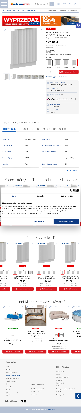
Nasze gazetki (60, 395)
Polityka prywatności (37, 389)
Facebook (21, 401)
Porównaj (10, 29)
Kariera (58, 386)
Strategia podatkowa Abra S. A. (65, 389)
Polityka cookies (36, 392)
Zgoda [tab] (14, 196)
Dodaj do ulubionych (42, 29)
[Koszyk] (75, 4)
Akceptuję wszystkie (66, 221)
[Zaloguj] (70, 4)
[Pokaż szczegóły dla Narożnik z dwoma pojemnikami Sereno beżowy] (39, 315)
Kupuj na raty (60, 383)
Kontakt (8, 390)
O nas (7, 366)
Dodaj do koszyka (68, 72)
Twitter (25, 401)
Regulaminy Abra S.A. (62, 377)
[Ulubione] (64, 4)
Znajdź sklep (60, 371)
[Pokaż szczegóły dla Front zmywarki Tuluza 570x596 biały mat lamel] (58, 253)
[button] (78, 25)
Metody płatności (11, 381)
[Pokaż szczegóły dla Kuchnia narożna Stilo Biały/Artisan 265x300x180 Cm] (16, 315)
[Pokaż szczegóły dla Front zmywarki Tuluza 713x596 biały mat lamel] (11, 253)
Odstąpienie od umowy (13, 375)
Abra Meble (51, 409)
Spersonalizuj (39, 221)
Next (45, 76)
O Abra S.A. (59, 380)
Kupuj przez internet (12, 372)
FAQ (7, 384)
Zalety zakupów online (12, 378)
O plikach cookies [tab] (67, 196)
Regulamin (34, 395)
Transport (8, 369)
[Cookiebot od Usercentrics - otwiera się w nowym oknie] (70, 190)
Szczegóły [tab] (40, 196)
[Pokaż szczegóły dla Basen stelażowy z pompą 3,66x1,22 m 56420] (62, 315)
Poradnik (8, 387)
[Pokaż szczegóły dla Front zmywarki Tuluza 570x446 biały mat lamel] (34, 253)
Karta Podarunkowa (62, 392)
